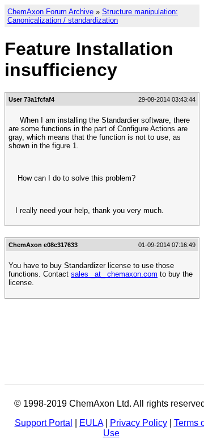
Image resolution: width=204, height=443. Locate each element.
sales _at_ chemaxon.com (114, 274)
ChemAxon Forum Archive (50, 11)
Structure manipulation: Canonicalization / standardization (92, 15)
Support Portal (44, 423)
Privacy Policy (138, 423)
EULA (91, 423)
